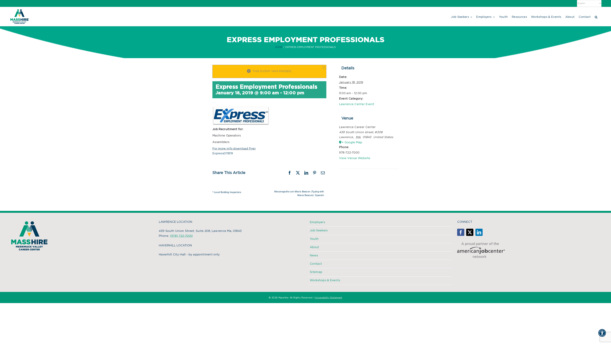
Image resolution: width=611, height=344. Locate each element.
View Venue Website (354, 158)
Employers (317, 222)
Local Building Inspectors (227, 192)
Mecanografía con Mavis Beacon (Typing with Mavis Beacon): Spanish (299, 193)
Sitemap (316, 272)
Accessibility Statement (328, 298)
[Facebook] (460, 232)
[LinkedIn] (479, 232)
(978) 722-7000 (181, 236)
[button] (596, 16)
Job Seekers (319, 230)
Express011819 (222, 153)
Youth (314, 239)
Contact (316, 263)
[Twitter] (469, 232)
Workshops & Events (325, 280)
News (314, 255)
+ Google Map (352, 142)
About (314, 247)
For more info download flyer (234, 148)
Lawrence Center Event (356, 104)
